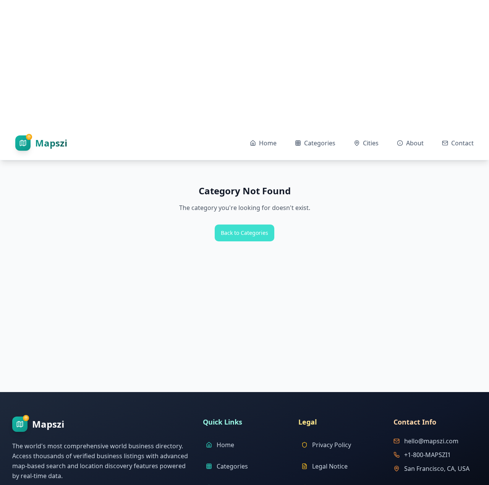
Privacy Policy (331, 445)
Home (225, 445)
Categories (232, 466)
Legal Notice (330, 466)
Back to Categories (244, 232)
